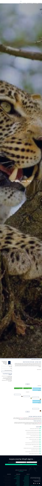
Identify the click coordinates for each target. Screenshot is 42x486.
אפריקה (37, 359)
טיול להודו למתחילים (17, 477)
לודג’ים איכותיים (39, 423)
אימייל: (11, 368)
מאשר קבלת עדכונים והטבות (8, 370)
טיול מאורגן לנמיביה (38, 404)
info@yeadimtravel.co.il (37, 481)
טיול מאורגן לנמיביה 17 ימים (37, 392)
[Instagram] (36, 483)
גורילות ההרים (31, 418)
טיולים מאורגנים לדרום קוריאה (26, 480)
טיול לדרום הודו (18, 480)
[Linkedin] (34, 483)
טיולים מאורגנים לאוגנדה (26, 477)
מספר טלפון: (10, 366)
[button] (28, 384)
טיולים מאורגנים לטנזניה (26, 478)
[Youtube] (39, 483)
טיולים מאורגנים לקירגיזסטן (26, 481)
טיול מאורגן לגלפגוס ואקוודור (17, 478)
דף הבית (39, 359)
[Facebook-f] (37, 483)
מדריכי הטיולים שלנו (33, 485)
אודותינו (39, 485)
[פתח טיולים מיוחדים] (22, 3)
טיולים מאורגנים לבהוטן (26, 479)
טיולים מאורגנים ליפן (27, 476)
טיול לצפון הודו (18, 481)
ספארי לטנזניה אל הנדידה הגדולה (18, 390)
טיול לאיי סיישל (18, 479)
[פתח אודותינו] (19, 3)
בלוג (36, 485)
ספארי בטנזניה (18, 476)
